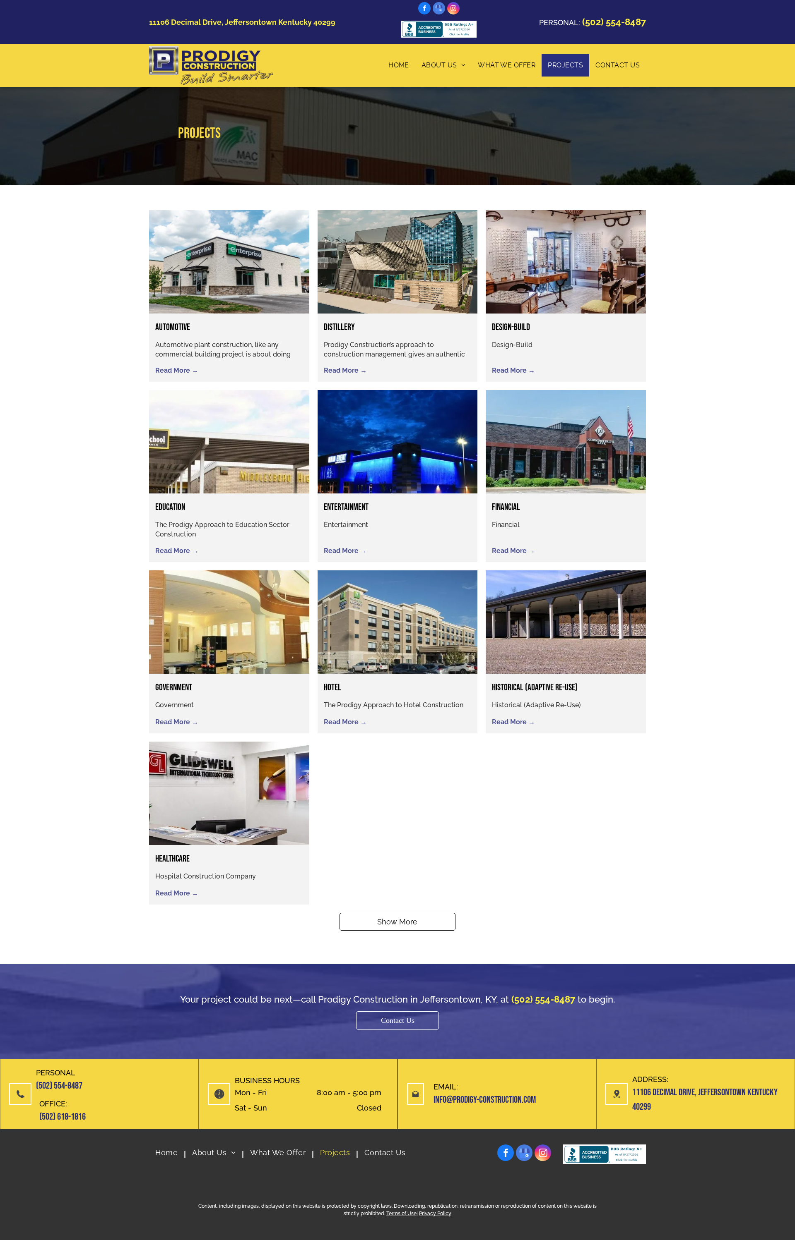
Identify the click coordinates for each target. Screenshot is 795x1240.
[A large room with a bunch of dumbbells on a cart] (229, 622)
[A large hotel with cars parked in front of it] (398, 622)
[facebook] (424, 9)
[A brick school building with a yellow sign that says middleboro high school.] (229, 441)
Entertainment (346, 507)
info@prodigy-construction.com (485, 1100)
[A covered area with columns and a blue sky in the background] (566, 622)
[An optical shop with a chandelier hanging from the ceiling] (566, 262)
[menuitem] (398, 65)
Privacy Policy (435, 1213)
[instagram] (453, 9)
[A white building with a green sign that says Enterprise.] (229, 262)
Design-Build (511, 327)
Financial (506, 507)
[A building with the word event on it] (398, 441)
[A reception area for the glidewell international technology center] (229, 793)
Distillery (339, 327)
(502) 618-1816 (62, 1117)
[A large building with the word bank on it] (566, 441)
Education (170, 507)
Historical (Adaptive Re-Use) (535, 687)
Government (173, 687)
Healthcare (172, 858)
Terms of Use (401, 1213)
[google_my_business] (439, 9)
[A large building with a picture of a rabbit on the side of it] (398, 262)
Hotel (332, 687)
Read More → (176, 370)
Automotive (172, 327)
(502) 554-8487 (59, 1086)
